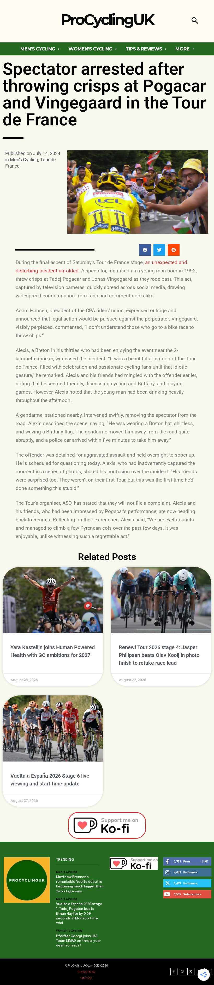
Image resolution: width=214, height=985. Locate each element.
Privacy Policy (86, 972)
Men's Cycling (24, 159)
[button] (195, 21)
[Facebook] (174, 971)
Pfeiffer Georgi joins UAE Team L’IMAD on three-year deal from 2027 (78, 941)
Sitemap (86, 978)
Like (205, 861)
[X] (191, 971)
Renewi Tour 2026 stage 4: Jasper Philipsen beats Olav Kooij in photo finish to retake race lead (159, 655)
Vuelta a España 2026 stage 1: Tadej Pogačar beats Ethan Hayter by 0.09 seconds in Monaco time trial (79, 914)
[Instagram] (182, 971)
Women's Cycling (69, 930)
